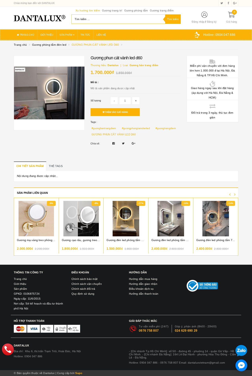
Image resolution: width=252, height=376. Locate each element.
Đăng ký (212, 21)
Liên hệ (101, 34)
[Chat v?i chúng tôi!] (241, 365)
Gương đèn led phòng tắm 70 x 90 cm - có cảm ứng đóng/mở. (170, 240)
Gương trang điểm (162, 10)
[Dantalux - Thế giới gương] (40, 17)
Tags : (94, 122)
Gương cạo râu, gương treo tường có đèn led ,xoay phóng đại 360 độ (81, 240)
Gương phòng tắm (136, 10)
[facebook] (228, 3)
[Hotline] (8, 349)
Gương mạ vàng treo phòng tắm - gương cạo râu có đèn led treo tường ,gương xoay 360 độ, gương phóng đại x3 (36, 240)
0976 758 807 (149, 330)
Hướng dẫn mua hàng (143, 278)
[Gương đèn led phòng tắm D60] (126, 218)
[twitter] (222, 3)
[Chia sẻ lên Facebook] (114, 143)
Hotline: (219, 34)
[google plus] (235, 3)
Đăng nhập (198, 21)
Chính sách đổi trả (83, 288)
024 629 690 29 (186, 330)
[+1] (133, 143)
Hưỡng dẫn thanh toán (143, 293)
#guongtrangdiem (166, 128)
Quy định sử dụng (82, 293)
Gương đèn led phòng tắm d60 (126, 240)
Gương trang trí (112, 10)
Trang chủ (26, 34)
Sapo (78, 373)
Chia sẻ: (95, 143)
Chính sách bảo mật (84, 278)
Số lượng (96, 100)
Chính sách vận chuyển (86, 283)
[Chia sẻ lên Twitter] (124, 143)
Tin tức (85, 34)
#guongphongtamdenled (136, 128)
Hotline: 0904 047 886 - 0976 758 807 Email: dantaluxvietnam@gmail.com (177, 362)
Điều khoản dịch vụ (141, 288)
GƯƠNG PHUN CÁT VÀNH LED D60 (114, 134)
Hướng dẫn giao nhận (143, 283)
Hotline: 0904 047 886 (28, 356)
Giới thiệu (47, 34)
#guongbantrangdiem (104, 128)
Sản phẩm (66, 34)
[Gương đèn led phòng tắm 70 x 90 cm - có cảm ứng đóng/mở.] (170, 218)
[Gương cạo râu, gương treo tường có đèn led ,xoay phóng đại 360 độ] (81, 218)
